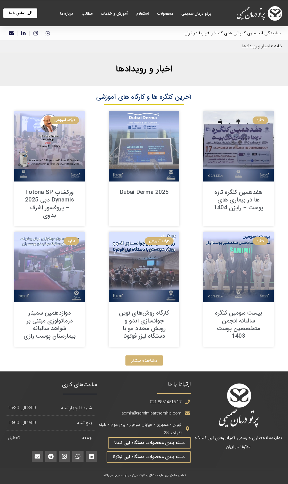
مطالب (87, 13)
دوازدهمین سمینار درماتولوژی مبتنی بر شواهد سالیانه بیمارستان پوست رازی (50, 324)
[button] (144, 360)
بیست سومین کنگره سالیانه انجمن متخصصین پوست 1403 (238, 324)
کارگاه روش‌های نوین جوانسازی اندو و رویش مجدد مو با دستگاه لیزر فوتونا (144, 324)
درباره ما (66, 13)
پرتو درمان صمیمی (196, 13)
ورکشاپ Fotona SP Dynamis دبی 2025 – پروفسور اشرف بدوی (49, 204)
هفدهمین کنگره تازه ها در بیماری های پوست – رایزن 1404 (238, 200)
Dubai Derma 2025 (144, 192)
